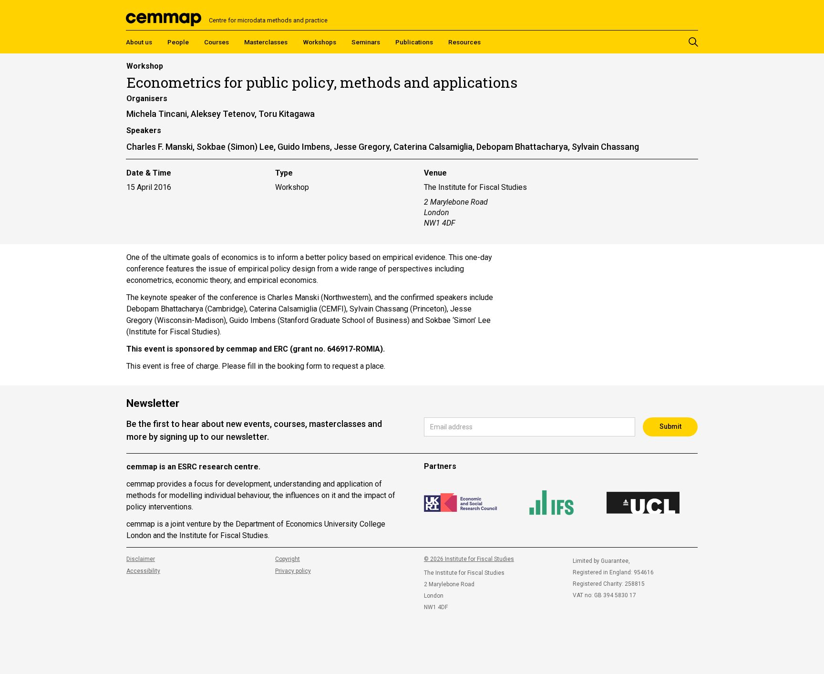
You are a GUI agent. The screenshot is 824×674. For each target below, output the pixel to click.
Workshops (319, 42)
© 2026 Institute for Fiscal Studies (469, 559)
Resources (464, 42)
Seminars (365, 42)
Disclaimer (140, 559)
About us (139, 42)
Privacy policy (293, 571)
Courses (216, 42)
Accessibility (143, 571)
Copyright (287, 559)
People (178, 42)
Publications (414, 42)
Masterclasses (266, 42)
